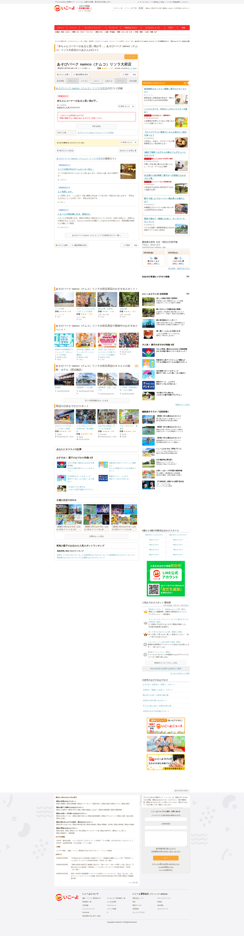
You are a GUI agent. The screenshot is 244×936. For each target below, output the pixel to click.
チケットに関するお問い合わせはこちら (166, 864)
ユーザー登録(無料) (173, 2)
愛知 (101, 32)
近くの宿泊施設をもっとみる (96, 400)
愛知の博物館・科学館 (105, 824)
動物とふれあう (168, 8)
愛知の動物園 (71, 804)
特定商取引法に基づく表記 (91, 916)
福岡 (155, 32)
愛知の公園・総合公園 (125, 816)
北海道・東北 (59, 32)
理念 (134, 902)
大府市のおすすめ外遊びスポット (156, 711)
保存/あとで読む (159, 2)
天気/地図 (133, 81)
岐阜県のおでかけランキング (96, 555)
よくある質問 (111, 902)
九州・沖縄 (149, 32)
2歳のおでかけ (154, 540)
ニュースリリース (88, 909)
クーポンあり (131, 57)
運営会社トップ (138, 898)
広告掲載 (85, 905)
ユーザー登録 (60, 851)
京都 (126, 32)
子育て (170, 28)
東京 (77, 32)
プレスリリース (162, 909)
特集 (183, 28)
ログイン (186, 2)
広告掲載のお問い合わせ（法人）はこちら (165, 851)
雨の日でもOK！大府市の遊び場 (155, 695)
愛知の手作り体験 (74, 810)
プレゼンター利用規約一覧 (116, 898)
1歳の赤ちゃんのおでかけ (178, 535)
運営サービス (137, 905)
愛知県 (171, 669)
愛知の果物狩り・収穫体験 (65, 833)
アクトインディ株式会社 (158, 894)
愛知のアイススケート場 (90, 831)
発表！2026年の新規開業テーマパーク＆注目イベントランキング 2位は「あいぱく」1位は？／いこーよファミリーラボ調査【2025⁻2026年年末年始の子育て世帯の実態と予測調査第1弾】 (102, 876)
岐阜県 (158, 669)
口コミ (96, 81)
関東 (73, 32)
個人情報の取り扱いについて (166, 848)
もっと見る (132, 882)
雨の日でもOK (156, 8)
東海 (97, 32)
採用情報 (136, 909)
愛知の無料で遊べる (80, 816)
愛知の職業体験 (116, 810)
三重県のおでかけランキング (93, 558)
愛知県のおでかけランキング (68, 558)
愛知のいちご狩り (119, 831)
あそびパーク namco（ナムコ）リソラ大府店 (81, 88)
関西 (118, 32)
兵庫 (130, 32)
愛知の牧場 (106, 804)
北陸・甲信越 (110, 32)
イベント (73, 28)
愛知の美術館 (118, 824)
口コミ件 (132, 68)
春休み (148, 8)
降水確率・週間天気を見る (179, 269)
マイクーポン (144, 2)
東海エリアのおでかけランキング (70, 555)
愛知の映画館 (91, 824)
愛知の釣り (97, 804)
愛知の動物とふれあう (89, 810)
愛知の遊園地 (60, 804)
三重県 (178, 669)
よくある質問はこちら (165, 867)
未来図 (159, 902)
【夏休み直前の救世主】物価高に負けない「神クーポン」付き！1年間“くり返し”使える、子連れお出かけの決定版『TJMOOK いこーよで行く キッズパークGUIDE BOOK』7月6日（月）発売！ (102, 867)
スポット (60, 28)
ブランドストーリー (164, 898)
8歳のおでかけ (154, 554)
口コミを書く (64, 74)
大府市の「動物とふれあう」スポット (158, 690)
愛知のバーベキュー (84, 804)
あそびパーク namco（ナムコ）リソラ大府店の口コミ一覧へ (96, 235)
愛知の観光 (125, 804)
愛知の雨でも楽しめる (64, 824)
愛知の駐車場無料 (94, 816)
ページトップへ (182, 791)
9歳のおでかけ (178, 554)
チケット (72, 81)
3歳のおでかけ (178, 540)
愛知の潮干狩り (106, 831)
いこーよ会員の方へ (166, 870)
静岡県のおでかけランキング (121, 555)
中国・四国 (139, 32)
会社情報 (160, 905)
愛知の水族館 (129, 824)
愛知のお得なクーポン (64, 816)
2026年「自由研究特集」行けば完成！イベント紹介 (74, 843)
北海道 (67, 32)
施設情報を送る (82, 74)
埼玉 (91, 32)
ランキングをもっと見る (180, 673)
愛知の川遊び (60, 818)
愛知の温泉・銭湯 (62, 831)
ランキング (113, 28)
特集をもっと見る (183, 404)
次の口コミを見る (127, 151)
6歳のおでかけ (154, 550)
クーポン (84, 81)
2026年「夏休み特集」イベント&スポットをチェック (74, 840)
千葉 (87, 32)
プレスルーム (111, 905)
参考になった (125, 106)
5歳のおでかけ (178, 545)
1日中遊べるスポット (182, 8)
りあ (61, 105)
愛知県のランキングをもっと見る (165, 663)
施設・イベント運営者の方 (91, 898)
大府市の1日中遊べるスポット (155, 700)
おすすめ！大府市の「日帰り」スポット (159, 684)
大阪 (122, 32)
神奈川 (82, 32)
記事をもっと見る (96, 536)
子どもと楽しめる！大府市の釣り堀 (157, 706)
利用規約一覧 (87, 902)
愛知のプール (115, 804)
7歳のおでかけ (178, 550)
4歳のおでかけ (154, 545)
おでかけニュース (153, 28)
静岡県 (165, 669)
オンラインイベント (93, 28)
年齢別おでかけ (131, 28)
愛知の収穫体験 (104, 810)
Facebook (85, 912)
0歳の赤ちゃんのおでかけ (154, 535)
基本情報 (60, 81)
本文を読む (96, 126)
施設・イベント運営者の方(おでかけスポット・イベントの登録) (90, 851)
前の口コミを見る (66, 151)
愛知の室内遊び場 (79, 824)
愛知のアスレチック (109, 816)
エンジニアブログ (139, 912)
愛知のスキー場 (75, 831)
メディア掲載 (111, 909)
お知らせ (108, 81)
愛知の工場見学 (61, 810)
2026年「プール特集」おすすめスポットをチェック (113, 840)
